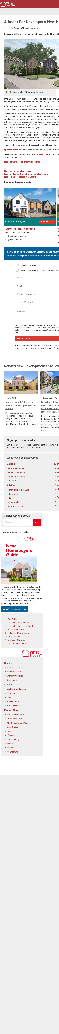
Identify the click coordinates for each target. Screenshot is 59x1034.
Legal (11, 498)
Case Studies (13, 727)
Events (10, 743)
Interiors (10, 748)
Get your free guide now (16, 609)
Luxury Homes (13, 636)
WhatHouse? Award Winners (19, 723)
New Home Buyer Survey (18, 623)
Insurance (14, 494)
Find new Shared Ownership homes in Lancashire (26, 174)
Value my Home (16, 506)
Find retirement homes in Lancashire (21, 177)
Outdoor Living (13, 739)
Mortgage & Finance (16, 640)
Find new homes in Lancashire (17, 171)
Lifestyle (11, 735)
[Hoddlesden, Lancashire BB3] (30, 203)
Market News (11, 710)
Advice (11, 485)
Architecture (12, 752)
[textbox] (17, 522)
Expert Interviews (14, 719)
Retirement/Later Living (18, 633)
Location (11, 731)
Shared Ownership (17, 477)
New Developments (15, 715)
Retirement (14, 481)
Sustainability (15, 502)
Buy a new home (16, 468)
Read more (31, 424)
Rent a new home (17, 472)
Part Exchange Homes (17, 643)
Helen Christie (34, 28)
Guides (11, 463)
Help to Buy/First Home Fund (20, 626)
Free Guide (12, 619)
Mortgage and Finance (19, 490)
